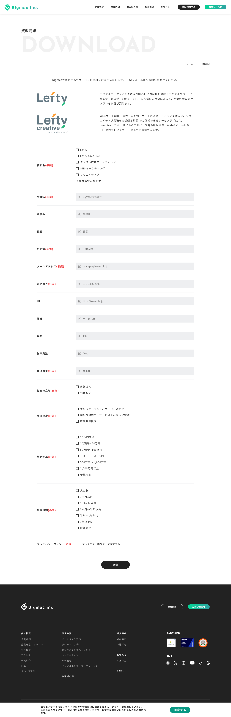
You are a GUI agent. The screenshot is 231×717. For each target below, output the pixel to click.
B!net (120, 671)
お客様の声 (132, 6)
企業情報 (99, 6)
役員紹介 (26, 660)
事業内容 (115, 6)
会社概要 (26, 633)
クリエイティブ (70, 655)
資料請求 (172, 606)
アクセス (26, 655)
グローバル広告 (70, 644)
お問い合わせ (215, 6)
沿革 (23, 665)
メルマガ (121, 661)
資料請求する (188, 6)
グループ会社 (28, 671)
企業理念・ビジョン (32, 644)
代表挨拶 (26, 639)
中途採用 (121, 644)
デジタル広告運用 (71, 639)
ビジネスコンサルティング (76, 649)
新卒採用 (121, 639)
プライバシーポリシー (94, 544)
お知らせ (165, 6)
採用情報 (149, 6)
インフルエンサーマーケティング (80, 665)
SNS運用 (67, 660)
